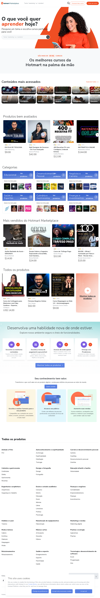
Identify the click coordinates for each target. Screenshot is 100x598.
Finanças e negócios (78, 487)
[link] (10, 90)
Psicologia (39, 515)
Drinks (4, 474)
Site (71, 563)
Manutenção (40, 524)
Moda (3, 545)
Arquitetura (5, 490)
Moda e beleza (7, 530)
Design (38, 471)
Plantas (73, 536)
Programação (74, 560)
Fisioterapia (40, 561)
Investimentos (75, 499)
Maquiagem (5, 542)
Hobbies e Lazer (8, 521)
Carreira (72, 453)
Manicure (5, 539)
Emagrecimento (41, 554)
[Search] (48, 37)
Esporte (39, 558)
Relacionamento (7, 554)
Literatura (39, 509)
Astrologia (39, 453)
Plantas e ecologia (77, 530)
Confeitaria (5, 471)
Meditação (39, 459)
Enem (38, 499)
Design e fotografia (43, 468)
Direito (38, 493)
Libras (38, 505)
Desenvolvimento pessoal (79, 459)
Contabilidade (75, 490)
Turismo (4, 524)
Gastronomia (6, 478)
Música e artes (41, 530)
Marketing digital (76, 524)
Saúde (38, 564)
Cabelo (4, 533)
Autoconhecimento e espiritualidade (50, 450)
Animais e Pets (7, 450)
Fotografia (39, 474)
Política (38, 512)
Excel (72, 557)
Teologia (39, 462)
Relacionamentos (8, 551)
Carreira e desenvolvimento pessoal (84, 450)
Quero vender (50, 386)
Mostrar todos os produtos (49, 365)
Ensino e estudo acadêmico (46, 487)
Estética (4, 536)
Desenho (39, 536)
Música (38, 539)
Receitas (5, 481)
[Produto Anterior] (4, 133)
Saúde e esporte (42, 551)
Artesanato (40, 533)
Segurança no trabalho (9, 493)
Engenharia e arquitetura (11, 487)
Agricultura (74, 533)
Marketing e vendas (77, 521)
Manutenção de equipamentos (47, 521)
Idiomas (38, 502)
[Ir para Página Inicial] (10, 3)
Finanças (73, 496)
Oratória (73, 462)
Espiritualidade (41, 456)
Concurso (39, 490)
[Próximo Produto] (97, 133)
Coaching (73, 456)
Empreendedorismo (77, 493)
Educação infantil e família (80, 468)
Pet (3, 453)
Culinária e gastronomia (11, 468)
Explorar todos (91, 82)
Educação (39, 496)
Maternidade (74, 471)
